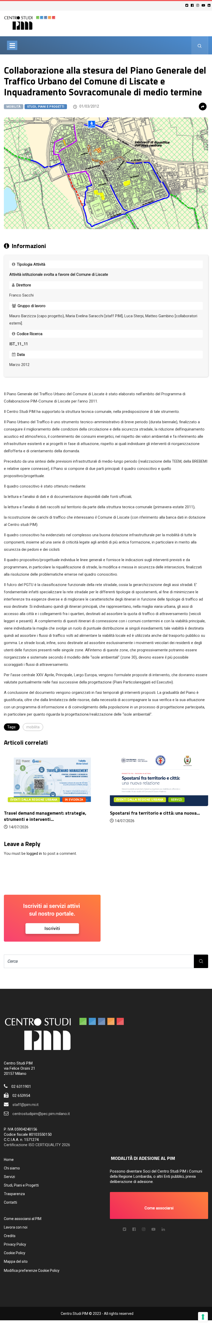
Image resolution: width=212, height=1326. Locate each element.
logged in (34, 853)
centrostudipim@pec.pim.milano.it (41, 1113)
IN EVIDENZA (74, 799)
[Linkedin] (210, 5)
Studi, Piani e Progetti (45, 106)
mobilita (33, 727)
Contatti (10, 1202)
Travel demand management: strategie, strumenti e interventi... (45, 816)
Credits (10, 1236)
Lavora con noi (15, 1227)
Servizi (9, 1177)
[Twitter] (187, 5)
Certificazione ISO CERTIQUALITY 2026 (37, 1144)
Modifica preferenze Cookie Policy (31, 1270)
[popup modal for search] (199, 45)
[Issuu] (163, 1229)
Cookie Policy (14, 1253)
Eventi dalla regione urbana (33, 799)
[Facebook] (193, 5)
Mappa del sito (16, 1261)
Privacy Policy (15, 1244)
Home (9, 1160)
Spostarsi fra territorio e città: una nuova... (155, 812)
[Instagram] (198, 5)
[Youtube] (204, 5)
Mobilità (13, 106)
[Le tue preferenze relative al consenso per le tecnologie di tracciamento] (203, 1317)
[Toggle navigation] (12, 45)
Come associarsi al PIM (22, 1219)
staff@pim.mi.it (25, 1104)
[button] (159, 1205)
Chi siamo (12, 1168)
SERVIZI (176, 799)
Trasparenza (14, 1194)
